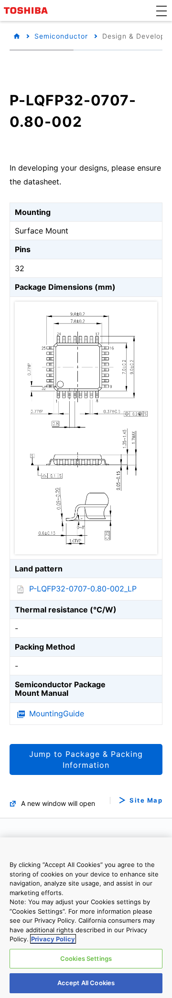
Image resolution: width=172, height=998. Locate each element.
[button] (161, 10)
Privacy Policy (53, 939)
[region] (86, 917)
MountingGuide (56, 713)
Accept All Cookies (86, 983)
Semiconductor (61, 36)
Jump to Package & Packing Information (86, 759)
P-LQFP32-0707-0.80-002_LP (83, 588)
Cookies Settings (86, 958)
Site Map (145, 800)
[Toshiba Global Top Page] (27, 10)
